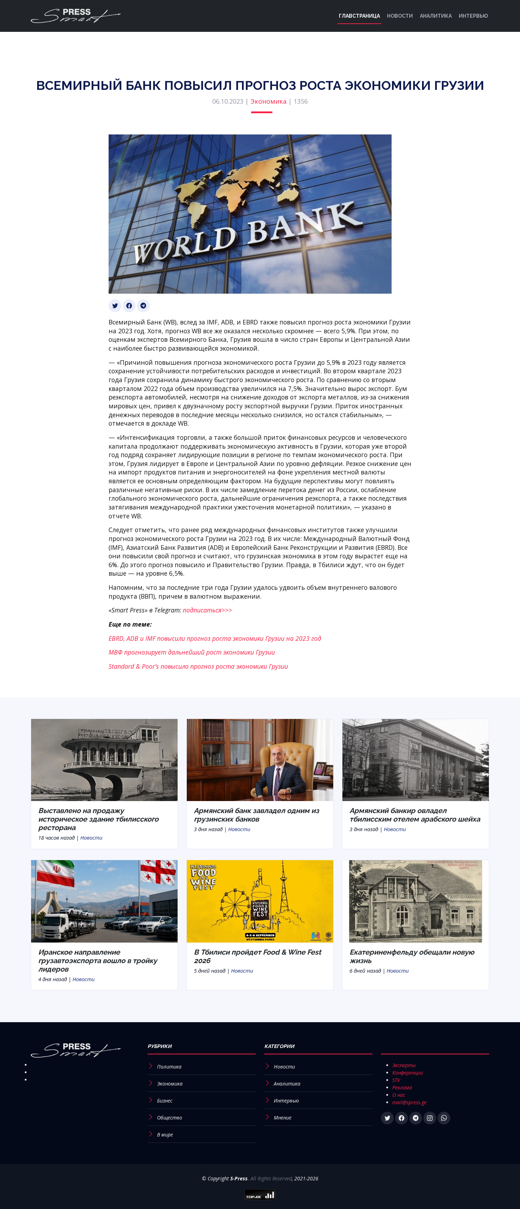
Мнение (282, 1117)
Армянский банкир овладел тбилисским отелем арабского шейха (414, 814)
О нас (398, 1095)
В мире (165, 1134)
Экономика (268, 101)
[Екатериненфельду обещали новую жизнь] (415, 901)
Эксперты (404, 1065)
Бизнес (164, 1100)
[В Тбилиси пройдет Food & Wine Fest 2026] (260, 901)
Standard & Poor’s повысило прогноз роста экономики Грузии (198, 666)
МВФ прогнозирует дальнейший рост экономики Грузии (192, 652)
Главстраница (359, 16)
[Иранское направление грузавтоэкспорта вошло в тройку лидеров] (104, 901)
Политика (169, 1066)
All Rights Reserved (271, 1178)
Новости (400, 16)
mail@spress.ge (409, 1102)
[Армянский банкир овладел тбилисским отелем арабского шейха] (415, 759)
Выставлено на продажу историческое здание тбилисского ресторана (98, 819)
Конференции (407, 1072)
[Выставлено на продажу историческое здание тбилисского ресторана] (104, 759)
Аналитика (436, 16)
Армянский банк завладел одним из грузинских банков (256, 814)
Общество (169, 1117)
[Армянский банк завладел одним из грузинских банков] (260, 759)
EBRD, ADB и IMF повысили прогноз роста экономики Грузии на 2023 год (215, 638)
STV (396, 1080)
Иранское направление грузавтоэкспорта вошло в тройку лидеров (97, 960)
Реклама (402, 1087)
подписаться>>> (207, 610)
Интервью (473, 16)
